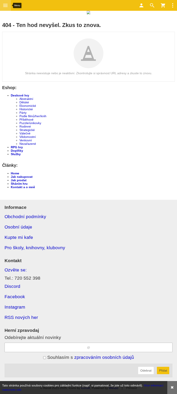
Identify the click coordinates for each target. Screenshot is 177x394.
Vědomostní (27, 137)
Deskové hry (20, 95)
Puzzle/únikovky (30, 123)
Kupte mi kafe (19, 237)
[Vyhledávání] (152, 5)
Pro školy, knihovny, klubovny (35, 247)
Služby (16, 154)
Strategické (27, 130)
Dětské (24, 102)
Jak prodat (19, 180)
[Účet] (141, 5)
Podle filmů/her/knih (32, 116)
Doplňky (17, 150)
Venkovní (25, 140)
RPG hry (17, 147)
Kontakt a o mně (23, 187)
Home (15, 173)
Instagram (15, 306)
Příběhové (26, 119)
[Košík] (163, 5)
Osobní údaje (18, 226)
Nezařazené (27, 143)
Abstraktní (26, 99)
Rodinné (25, 126)
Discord (12, 286)
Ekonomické (27, 105)
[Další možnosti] (172, 5)
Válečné (24, 133)
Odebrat (146, 370)
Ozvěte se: (16, 269)
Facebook (15, 296)
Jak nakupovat (22, 176)
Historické (26, 109)
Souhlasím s (90, 357)
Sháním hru (19, 183)
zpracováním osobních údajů (104, 357)
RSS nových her (21, 317)
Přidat (163, 370)
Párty (23, 112)
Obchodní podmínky (25, 216)
